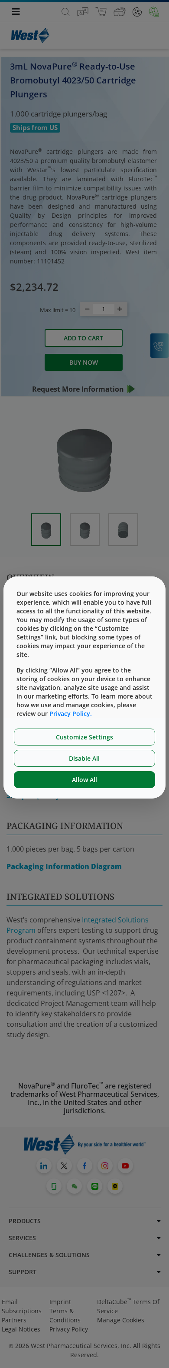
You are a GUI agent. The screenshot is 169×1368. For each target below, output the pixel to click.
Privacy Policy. (70, 713)
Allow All (84, 780)
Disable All (84, 758)
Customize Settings (84, 737)
